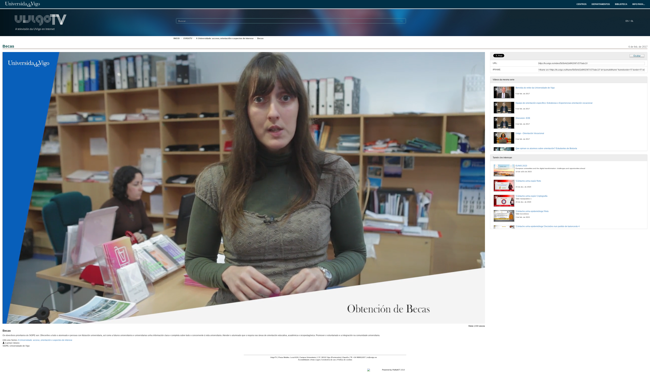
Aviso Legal (315, 360)
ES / (628, 21)
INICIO (177, 38)
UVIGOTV (187, 38)
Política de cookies (344, 360)
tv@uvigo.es (372, 357)
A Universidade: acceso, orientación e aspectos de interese (225, 38)
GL (632, 21)
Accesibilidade (303, 360)
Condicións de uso (328, 360)
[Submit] (401, 21)
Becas (260, 38)
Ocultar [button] (637, 56)
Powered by (393, 370)
